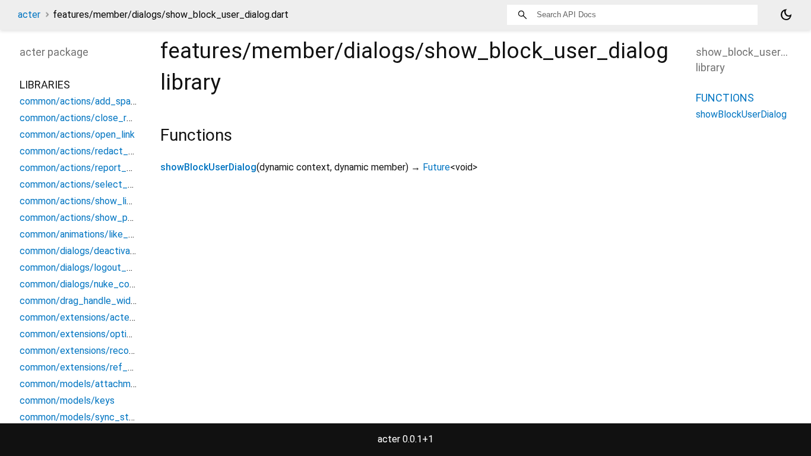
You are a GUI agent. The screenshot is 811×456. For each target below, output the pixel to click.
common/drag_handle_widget (82, 300)
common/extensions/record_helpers (96, 350)
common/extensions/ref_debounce (94, 367)
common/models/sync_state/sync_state (107, 417)
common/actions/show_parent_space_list (109, 217)
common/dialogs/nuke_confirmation (95, 284)
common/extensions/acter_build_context (108, 317)
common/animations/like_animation (94, 234)
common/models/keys (67, 400)
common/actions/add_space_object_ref (106, 101)
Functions (725, 97)
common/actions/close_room (82, 118)
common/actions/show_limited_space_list (110, 201)
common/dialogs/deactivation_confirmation (112, 250)
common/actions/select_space (86, 184)
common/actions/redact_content (91, 151)
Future (436, 167)
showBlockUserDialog (208, 167)
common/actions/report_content (90, 167)
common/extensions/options (80, 334)
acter (29, 14)
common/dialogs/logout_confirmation (99, 267)
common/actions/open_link (77, 134)
